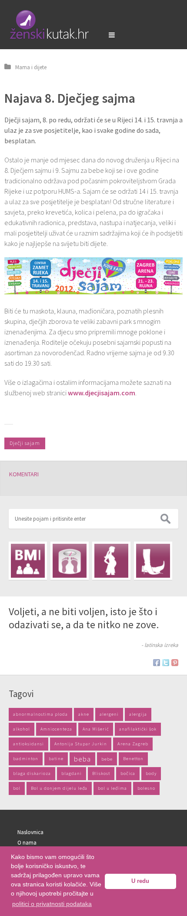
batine (56, 758)
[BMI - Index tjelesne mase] (28, 561)
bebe (107, 759)
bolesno (146, 788)
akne (83, 714)
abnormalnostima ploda (40, 714)
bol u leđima (112, 788)
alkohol (21, 729)
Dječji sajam (25, 443)
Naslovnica (30, 832)
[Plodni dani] (111, 561)
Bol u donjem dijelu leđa (59, 788)
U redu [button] (140, 881)
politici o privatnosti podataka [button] (52, 903)
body (151, 773)
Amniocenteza (56, 729)
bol (16, 788)
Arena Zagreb (132, 744)
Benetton (133, 758)
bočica (127, 773)
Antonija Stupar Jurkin (80, 744)
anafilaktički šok (138, 729)
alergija (138, 714)
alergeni (109, 714)
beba (82, 759)
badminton (25, 758)
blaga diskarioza (32, 773)
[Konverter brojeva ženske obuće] (153, 561)
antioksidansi (28, 744)
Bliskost (101, 773)
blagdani (71, 773)
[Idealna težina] (70, 561)
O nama (27, 842)
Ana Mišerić (96, 729)
